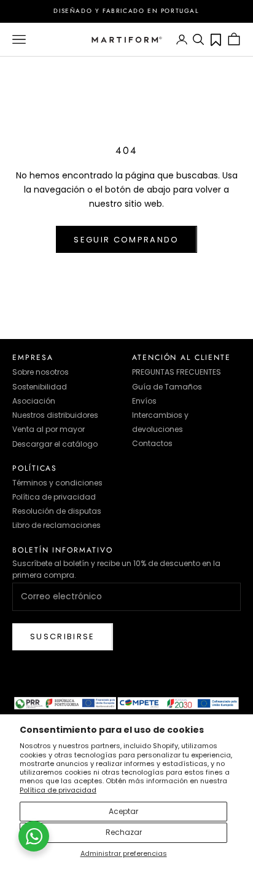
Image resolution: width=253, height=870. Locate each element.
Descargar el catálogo (55, 444)
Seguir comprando (126, 239)
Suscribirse (62, 636)
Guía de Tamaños (167, 386)
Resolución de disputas (56, 511)
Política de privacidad (58, 790)
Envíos (144, 401)
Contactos (152, 443)
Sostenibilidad (39, 386)
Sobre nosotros (40, 372)
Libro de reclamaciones (56, 525)
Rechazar (124, 832)
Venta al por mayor (48, 429)
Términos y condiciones (57, 482)
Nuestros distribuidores (55, 415)
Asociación (33, 401)
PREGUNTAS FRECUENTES (176, 372)
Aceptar (123, 811)
